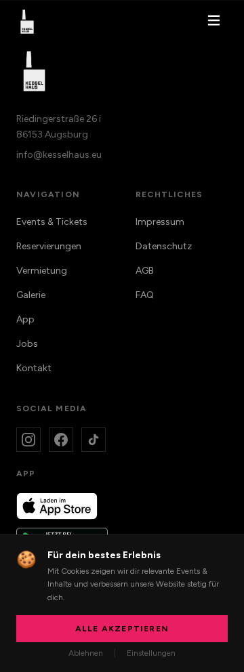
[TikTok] (93, 439)
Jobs (27, 344)
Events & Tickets (51, 222)
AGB (145, 270)
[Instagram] (28, 439)
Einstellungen (151, 653)
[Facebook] (61, 439)
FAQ (145, 295)
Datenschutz (164, 246)
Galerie (30, 295)
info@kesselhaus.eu (59, 155)
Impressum (160, 222)
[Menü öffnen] (214, 22)
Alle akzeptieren (122, 628)
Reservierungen (48, 246)
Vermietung (41, 270)
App (25, 319)
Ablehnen (85, 653)
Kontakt (34, 368)
